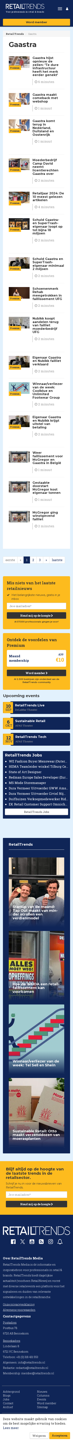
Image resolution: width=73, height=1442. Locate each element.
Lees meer (11, 1428)
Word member (36, 22)
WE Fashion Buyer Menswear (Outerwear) (38, 761)
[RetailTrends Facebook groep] (13, 1242)
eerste (10, 560)
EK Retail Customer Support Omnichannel (38, 804)
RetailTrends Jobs (36, 812)
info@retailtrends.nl (31, 1362)
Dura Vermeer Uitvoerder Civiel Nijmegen (38, 794)
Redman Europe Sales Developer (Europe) (38, 777)
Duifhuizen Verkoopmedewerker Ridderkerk (38, 799)
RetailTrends (15, 33)
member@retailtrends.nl (37, 1373)
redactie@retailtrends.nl (32, 1368)
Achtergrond (11, 1391)
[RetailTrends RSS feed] (41, 1242)
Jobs (6, 1399)
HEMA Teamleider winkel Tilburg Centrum (38, 766)
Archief (8, 1407)
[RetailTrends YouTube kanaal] (31, 1242)
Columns (43, 1395)
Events (41, 1399)
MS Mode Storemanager (27, 783)
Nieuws (42, 1391)
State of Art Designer (25, 772)
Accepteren (60, 1435)
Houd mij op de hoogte (35, 615)
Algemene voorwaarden (19, 1310)
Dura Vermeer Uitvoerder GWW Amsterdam (38, 788)
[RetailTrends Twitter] (22, 1243)
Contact (8, 1403)
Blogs (7, 1395)
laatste (57, 560)
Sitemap (42, 1407)
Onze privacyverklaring (18, 1304)
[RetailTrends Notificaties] (59, 1242)
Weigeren (39, 1436)
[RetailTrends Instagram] (50, 1242)
